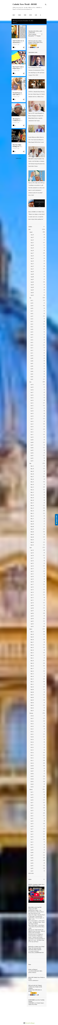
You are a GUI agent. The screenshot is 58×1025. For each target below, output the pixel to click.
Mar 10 (32, 687)
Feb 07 (32, 771)
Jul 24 (32, 318)
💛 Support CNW (56, 519)
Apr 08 (32, 608)
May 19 (32, 497)
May (30, 463)
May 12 (32, 516)
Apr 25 (32, 563)
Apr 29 (32, 552)
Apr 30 (32, 550)
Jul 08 (32, 361)
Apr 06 (32, 613)
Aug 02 (32, 292)
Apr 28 (32, 555)
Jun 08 (32, 442)
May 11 (32, 518)
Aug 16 (32, 255)
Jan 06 (32, 857)
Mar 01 (32, 710)
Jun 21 (32, 408)
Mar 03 (32, 705)
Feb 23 (32, 729)
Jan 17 (32, 829)
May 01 (32, 545)
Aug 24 (32, 234)
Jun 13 (32, 429)
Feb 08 (32, 768)
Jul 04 (32, 371)
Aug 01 (32, 295)
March (31, 629)
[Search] (46, 4)
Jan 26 (32, 805)
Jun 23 (32, 403)
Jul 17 (32, 337)
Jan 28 (32, 800)
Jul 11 (32, 353)
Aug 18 (32, 250)
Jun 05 (32, 450)
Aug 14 (32, 261)
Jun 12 (32, 432)
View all (15, 22)
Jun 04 (32, 453)
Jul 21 (32, 326)
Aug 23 (32, 237)
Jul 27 (32, 311)
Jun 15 (32, 424)
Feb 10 (32, 763)
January (31, 789)
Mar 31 (32, 631)
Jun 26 (32, 395)
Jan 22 (32, 815)
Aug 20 (32, 245)
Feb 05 (32, 776)
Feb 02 (32, 784)
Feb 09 (32, 765)
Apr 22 (32, 571)
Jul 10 (32, 355)
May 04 (32, 537)
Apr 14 (32, 592)
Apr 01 (32, 626)
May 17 (32, 503)
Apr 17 (32, 584)
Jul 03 (32, 374)
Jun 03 (32, 455)
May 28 (32, 474)
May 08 (32, 526)
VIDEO (19, 15)
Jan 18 (32, 826)
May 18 (32, 500)
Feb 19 (32, 739)
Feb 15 (32, 750)
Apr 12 (32, 597)
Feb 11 (32, 760)
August (31, 232)
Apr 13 (32, 595)
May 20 (32, 495)
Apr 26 (32, 560)
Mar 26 (32, 644)
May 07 (32, 529)
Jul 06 (32, 366)
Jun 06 (32, 447)
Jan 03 (32, 865)
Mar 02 (32, 708)
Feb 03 (32, 781)
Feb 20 (32, 737)
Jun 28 (32, 389)
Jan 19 (32, 823)
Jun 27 (32, 392)
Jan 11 (32, 844)
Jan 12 (32, 842)
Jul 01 (32, 379)
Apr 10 (32, 602)
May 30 (32, 468)
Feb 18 (32, 742)
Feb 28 (32, 715)
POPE (25, 15)
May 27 (32, 476)
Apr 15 (32, 589)
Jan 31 (32, 792)
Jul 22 (32, 324)
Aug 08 (32, 276)
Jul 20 (32, 329)
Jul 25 (32, 316)
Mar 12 (32, 681)
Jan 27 (32, 802)
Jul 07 (32, 363)
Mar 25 (32, 647)
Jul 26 (32, 313)
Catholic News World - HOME (25, 4)
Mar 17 (32, 668)
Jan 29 (32, 797)
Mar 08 (32, 692)
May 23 (32, 487)
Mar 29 (32, 637)
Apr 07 (32, 610)
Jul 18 (32, 334)
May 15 (32, 508)
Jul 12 (32, 350)
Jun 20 (32, 410)
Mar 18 (32, 666)
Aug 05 (32, 284)
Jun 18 (32, 416)
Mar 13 (32, 679)
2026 (29, 229)
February (31, 713)
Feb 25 (32, 723)
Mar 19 (32, 663)
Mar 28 (32, 639)
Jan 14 (32, 836)
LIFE (36, 15)
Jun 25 (32, 397)
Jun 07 (32, 445)
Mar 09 (32, 689)
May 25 (32, 481)
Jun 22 (32, 405)
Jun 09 (32, 439)
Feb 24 (32, 726)
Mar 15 (32, 673)
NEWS (30, 15)
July (30, 297)
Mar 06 (32, 697)
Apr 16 (32, 587)
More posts (18, 158)
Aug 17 (32, 253)
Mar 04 (32, 702)
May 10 (32, 521)
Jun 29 (32, 387)
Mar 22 (32, 655)
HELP (14, 15)
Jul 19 (32, 332)
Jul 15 (32, 342)
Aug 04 (32, 287)
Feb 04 (32, 779)
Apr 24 (32, 566)
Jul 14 (32, 345)
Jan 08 (32, 852)
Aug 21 (32, 242)
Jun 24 (32, 400)
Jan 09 (32, 850)
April (31, 547)
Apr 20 (32, 576)
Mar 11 (32, 684)
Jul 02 (32, 376)
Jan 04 (32, 863)
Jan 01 (32, 871)
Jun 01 (32, 460)
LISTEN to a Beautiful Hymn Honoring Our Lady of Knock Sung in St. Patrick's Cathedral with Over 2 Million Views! (36, 94)
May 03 (32, 539)
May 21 (32, 492)
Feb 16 (32, 747)
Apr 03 (32, 621)
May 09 (32, 524)
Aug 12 (32, 266)
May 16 (32, 505)
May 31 (32, 466)
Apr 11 (32, 600)
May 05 (32, 534)
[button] (24, 47)
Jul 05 (32, 368)
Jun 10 (32, 437)
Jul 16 (32, 340)
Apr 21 (32, 573)
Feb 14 (32, 752)
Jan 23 (32, 813)
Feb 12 (32, 758)
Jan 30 (32, 794)
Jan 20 (32, 821)
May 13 (32, 513)
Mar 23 (32, 652)
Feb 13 (32, 755)
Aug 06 (32, 282)
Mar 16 (32, 671)
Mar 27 (32, 642)
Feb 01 (32, 786)
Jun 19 (32, 413)
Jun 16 (32, 421)
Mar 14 (32, 676)
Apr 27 (32, 558)
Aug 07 (32, 279)
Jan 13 (32, 839)
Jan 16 (32, 831)
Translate (38, 36)
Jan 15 (32, 834)
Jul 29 (32, 305)
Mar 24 (32, 650)
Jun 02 (32, 458)
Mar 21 (32, 658)
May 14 (32, 510)
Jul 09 (32, 358)
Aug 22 (32, 240)
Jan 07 (32, 855)
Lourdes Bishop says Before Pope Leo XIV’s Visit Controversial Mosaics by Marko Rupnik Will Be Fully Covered (36, 140)
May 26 (32, 479)
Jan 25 (32, 807)
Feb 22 (32, 731)
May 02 (32, 542)
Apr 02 (32, 623)
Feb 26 (32, 721)
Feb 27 (32, 718)
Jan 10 (32, 847)
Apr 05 (32, 616)
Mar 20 (32, 660)
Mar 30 (32, 634)
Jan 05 (32, 860)
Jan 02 (32, 868)
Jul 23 (32, 321)
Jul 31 (32, 300)
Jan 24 (32, 810)
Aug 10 (32, 271)
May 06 (32, 531)
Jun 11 (32, 434)
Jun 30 (32, 384)
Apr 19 (32, 579)
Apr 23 (32, 568)
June (30, 382)
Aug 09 (32, 274)
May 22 (32, 489)
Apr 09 (32, 605)
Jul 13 (32, 347)
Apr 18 (32, 581)
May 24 (32, 484)
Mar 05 (32, 700)
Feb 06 (32, 773)
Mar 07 (32, 694)
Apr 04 (32, 618)
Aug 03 (32, 290)
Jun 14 (32, 426)
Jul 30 (32, 303)
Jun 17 (32, 418)
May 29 (32, 471)
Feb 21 (32, 734)
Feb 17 (32, 744)
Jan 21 (32, 818)
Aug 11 (32, 269)
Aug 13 (32, 263)
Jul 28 (32, 308)
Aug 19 (32, 247)
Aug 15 (32, 258)
